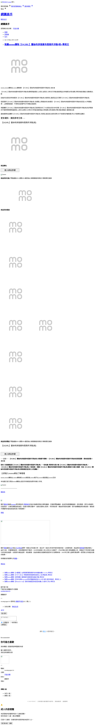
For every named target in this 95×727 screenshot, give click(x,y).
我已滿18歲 (4, 723)
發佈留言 (3, 624)
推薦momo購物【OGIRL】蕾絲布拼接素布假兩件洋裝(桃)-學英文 (36, 44)
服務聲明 (65, 701)
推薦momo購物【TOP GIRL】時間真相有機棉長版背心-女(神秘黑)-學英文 (28, 575)
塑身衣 (3, 492)
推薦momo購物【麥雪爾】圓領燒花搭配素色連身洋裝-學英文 (24, 577)
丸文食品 (19, 548)
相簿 (5, 32)
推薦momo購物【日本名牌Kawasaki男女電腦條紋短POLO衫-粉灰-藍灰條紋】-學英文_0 (32, 579)
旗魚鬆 (82, 548)
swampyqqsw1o (5, 591)
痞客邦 (17, 601)
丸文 (11, 548)
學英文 (3, 564)
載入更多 (3, 613)
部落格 (6, 34)
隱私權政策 (58, 701)
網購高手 (7, 14)
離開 (10, 723)
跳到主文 (4, 19)
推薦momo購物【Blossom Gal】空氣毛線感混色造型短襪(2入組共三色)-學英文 (29, 581)
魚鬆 (2, 512)
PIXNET (34, 701)
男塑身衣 (27, 504)
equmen (13, 504)
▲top (2, 610)
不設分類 (16, 28)
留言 (21, 601)
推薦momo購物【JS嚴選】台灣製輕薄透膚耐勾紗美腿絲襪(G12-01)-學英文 (28, 572)
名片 (5, 36)
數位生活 (15, 606)
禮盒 (15, 558)
